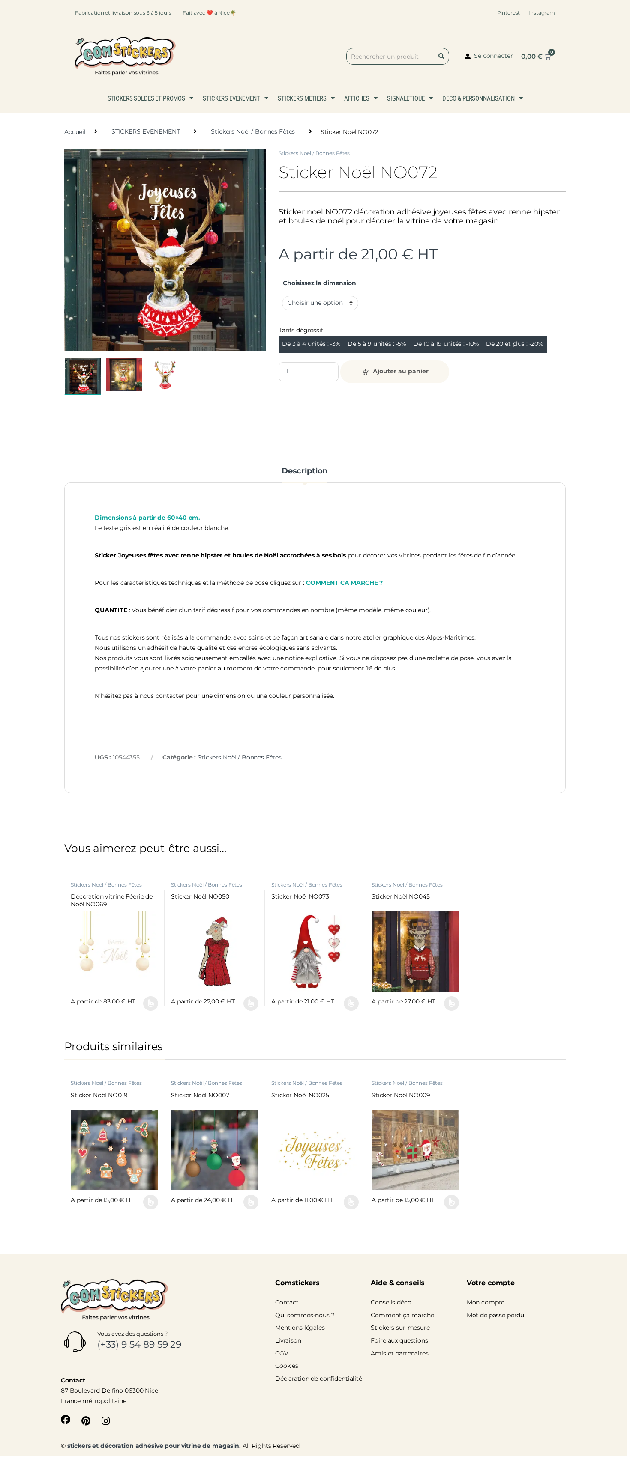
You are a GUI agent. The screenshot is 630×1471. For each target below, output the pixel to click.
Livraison (288, 1340)
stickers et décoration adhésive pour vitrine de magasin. (154, 1446)
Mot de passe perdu (495, 1315)
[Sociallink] (65, 1419)
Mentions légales (300, 1327)
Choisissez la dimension (319, 283)
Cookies (286, 1366)
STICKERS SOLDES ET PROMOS (147, 98)
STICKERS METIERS (302, 98)
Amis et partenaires (399, 1353)
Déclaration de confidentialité (318, 1378)
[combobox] (397, 56)
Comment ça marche (402, 1315)
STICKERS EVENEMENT (231, 98)
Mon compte (486, 1302)
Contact (287, 1302)
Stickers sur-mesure (400, 1327)
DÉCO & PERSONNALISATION (478, 98)
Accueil (75, 131)
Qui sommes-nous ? (305, 1315)
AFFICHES (356, 98)
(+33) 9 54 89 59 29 (139, 1344)
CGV (281, 1353)
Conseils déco (391, 1302)
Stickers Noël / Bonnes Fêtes (253, 131)
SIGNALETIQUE (405, 98)
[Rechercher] (443, 56)
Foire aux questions (399, 1340)
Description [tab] (304, 471)
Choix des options (147, 1003)
